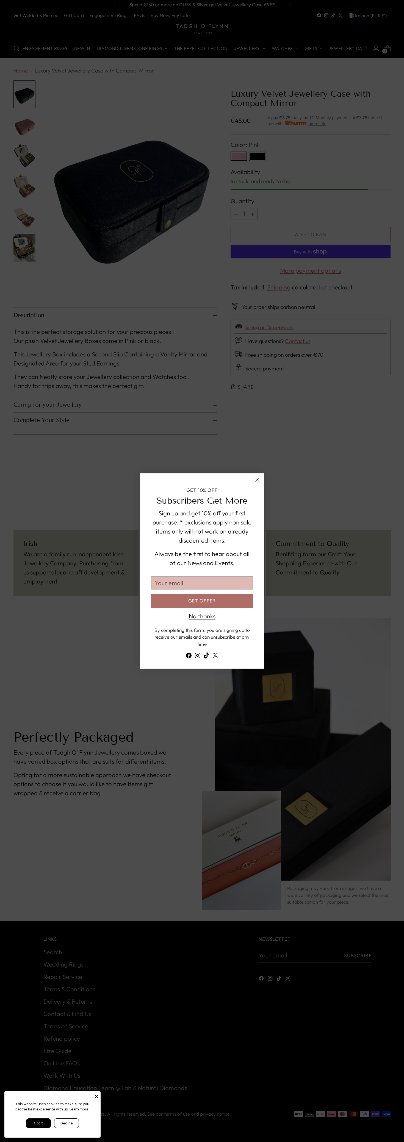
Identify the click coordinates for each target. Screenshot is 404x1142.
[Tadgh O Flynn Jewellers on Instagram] (197, 656)
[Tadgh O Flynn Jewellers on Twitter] (215, 656)
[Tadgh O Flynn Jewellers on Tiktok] (206, 656)
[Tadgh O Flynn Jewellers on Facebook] (189, 656)
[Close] (257, 480)
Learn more (79, 1109)
